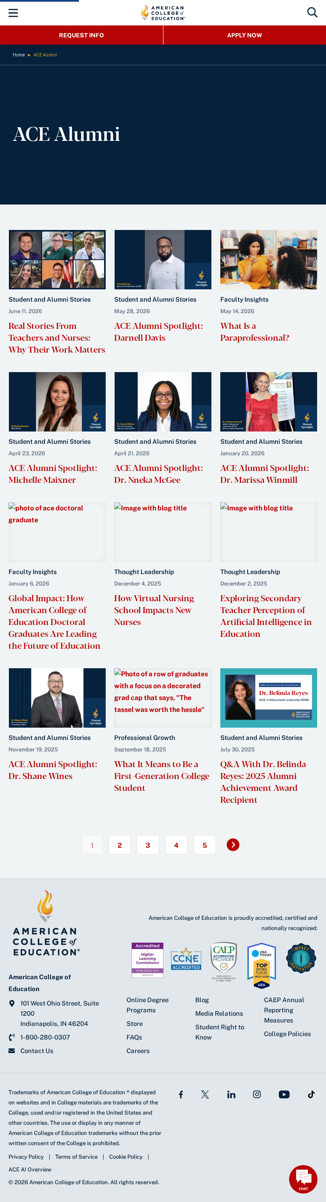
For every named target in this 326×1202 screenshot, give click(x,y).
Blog (202, 999)
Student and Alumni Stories (49, 299)
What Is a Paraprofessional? (254, 331)
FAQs (134, 1037)
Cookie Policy (126, 1157)
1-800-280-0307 (45, 1037)
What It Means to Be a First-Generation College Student (161, 775)
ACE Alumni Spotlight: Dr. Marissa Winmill (264, 473)
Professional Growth (144, 737)
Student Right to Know (219, 1032)
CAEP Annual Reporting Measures (284, 1010)
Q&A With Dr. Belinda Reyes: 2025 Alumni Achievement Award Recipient (263, 781)
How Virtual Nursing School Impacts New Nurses (154, 609)
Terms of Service (76, 1157)
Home (19, 54)
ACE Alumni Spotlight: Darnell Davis (158, 331)
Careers (138, 1050)
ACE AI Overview (29, 1169)
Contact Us (36, 1050)
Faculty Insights (244, 299)
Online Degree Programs (147, 1005)
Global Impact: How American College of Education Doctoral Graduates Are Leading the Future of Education (56, 621)
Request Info (81, 35)
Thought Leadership (144, 571)
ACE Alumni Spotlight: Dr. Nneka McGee (158, 473)
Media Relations (219, 1013)
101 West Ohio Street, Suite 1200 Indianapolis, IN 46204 (59, 1013)
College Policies (287, 1033)
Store (134, 1023)
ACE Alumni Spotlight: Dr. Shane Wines (52, 769)
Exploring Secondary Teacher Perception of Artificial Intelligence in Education (266, 615)
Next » (237, 848)
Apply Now (244, 35)
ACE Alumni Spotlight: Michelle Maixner (52, 473)
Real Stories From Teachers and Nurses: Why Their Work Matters (56, 337)
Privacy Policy (26, 1157)
